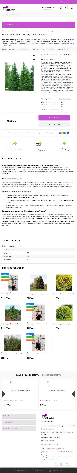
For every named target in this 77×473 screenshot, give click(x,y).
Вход (62, 2)
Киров (72, 43)
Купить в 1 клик (54, 124)
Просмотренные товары (51, 375)
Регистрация (69, 2)
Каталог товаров (11, 25)
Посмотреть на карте (47, 429)
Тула (9, 45)
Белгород (57, 43)
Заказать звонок (47, 9)
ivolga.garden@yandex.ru (55, 449)
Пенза (5, 45)
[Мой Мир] (65, 133)
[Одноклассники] (63, 133)
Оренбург (35, 43)
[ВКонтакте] (60, 133)
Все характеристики (65, 99)
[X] (68, 133)
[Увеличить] (19, 76)
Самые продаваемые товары (27, 375)
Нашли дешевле (15, 133)
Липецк (50, 43)
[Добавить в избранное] (34, 55)
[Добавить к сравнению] (34, 59)
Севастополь (43, 43)
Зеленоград (65, 43)
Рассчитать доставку (33, 133)
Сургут (28, 43)
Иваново (22, 43)
